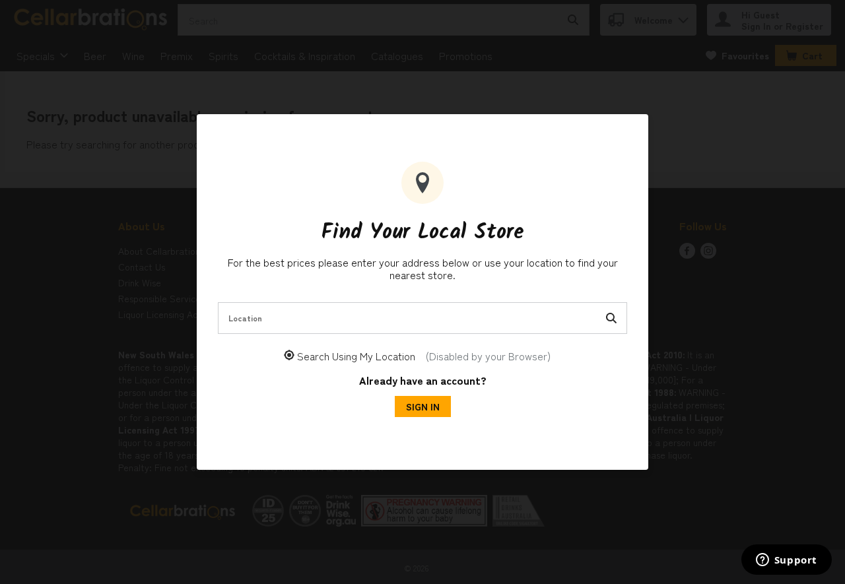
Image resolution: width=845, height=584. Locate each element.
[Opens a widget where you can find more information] (786, 560)
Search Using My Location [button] (424, 356)
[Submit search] (611, 318)
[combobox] (422, 318)
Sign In (423, 406)
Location (245, 318)
